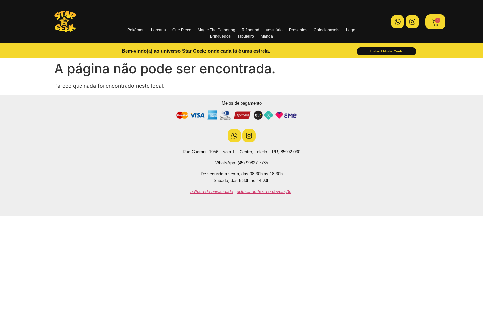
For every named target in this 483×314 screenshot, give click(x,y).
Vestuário (274, 30)
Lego (350, 30)
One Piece (181, 30)
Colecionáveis (326, 30)
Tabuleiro (245, 36)
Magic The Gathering (216, 30)
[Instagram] (412, 21)
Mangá (267, 36)
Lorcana (158, 30)
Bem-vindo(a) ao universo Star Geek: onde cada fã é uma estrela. (196, 51)
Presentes (298, 30)
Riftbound (250, 30)
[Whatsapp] (397, 21)
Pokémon (136, 30)
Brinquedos (220, 36)
